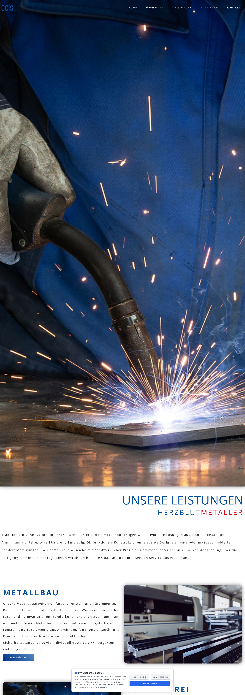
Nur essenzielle (139, 677)
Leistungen (182, 7)
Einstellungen (161, 677)
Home (132, 7)
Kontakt (234, 7)
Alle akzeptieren (150, 684)
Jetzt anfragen (18, 657)
